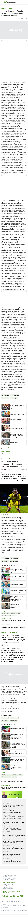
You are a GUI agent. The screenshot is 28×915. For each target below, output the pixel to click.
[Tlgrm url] (18, 894)
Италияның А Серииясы (9, 878)
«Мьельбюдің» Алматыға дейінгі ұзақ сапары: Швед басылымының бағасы (13, 804)
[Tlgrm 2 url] (21, 894)
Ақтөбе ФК (20, 773)
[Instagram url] (7, 894)
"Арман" (3, 448)
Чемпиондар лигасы (6, 615)
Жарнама (24, 909)
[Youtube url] (11, 894)
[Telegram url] (14, 894)
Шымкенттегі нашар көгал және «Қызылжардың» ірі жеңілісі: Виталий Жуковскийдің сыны (11, 853)
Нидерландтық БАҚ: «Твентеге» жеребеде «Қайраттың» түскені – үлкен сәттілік (13, 810)
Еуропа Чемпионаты (8, 887)
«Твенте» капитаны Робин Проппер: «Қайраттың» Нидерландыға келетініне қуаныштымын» (12, 829)
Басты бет (4, 8)
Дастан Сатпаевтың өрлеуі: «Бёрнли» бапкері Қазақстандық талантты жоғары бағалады (14, 846)
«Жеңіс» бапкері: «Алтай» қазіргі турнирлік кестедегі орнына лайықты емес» (13, 841)
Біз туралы (13, 909)
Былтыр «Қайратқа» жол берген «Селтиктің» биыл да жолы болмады (13, 787)
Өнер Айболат (7, 469)
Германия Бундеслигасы (9, 877)
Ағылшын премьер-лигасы (9, 874)
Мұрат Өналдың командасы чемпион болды (11, 453)
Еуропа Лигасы (6, 884)
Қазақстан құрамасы (15, 613)
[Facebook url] (3, 894)
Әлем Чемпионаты (7, 886)
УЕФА (8, 613)
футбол (3, 613)
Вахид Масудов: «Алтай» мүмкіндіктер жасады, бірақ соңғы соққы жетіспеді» (14, 835)
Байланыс (19, 909)
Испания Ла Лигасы (7, 875)
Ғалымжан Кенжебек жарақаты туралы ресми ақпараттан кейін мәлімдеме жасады (14, 816)
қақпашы (14, 615)
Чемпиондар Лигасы (8, 883)
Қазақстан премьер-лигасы (9, 872)
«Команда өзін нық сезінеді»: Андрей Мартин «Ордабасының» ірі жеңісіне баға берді (13, 859)
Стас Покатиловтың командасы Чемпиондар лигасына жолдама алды (12, 781)
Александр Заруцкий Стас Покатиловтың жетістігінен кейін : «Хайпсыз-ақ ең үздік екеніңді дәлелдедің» (13, 627)
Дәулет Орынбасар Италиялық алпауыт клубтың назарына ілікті (13, 621)
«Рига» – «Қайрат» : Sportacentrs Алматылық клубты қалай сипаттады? (13, 822)
